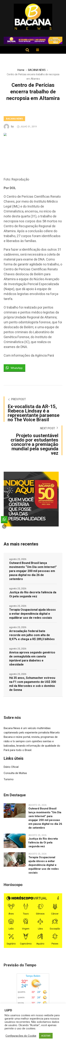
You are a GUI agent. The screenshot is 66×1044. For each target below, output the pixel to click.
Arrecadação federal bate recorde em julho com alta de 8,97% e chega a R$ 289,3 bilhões (32, 635)
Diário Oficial (11, 767)
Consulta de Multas (15, 773)
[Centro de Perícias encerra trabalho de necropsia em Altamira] (33, 151)
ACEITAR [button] (45, 1035)
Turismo (9, 779)
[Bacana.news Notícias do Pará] (33, 17)
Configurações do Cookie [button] (21, 1035)
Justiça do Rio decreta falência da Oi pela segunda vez (32, 594)
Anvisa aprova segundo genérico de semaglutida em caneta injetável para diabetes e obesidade (32, 658)
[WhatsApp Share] (4, 519)
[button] (4, 526)
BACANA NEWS (36, 70)
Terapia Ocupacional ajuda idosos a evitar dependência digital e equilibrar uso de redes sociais (32, 613)
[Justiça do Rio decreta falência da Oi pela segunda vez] (15, 840)
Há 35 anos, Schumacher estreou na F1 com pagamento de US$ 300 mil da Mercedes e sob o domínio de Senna (32, 684)
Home (20, 70)
